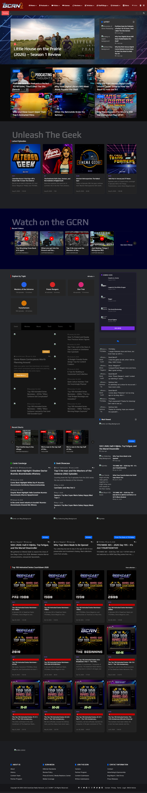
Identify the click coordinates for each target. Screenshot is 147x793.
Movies (27, 326)
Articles (90, 5)
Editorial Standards (49, 769)
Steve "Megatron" (114, 365)
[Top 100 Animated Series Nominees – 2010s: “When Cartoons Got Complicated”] (15, 389)
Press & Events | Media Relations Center (57, 775)
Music (38, 326)
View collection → (131, 567)
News (33, 5)
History (13, 772)
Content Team (15, 775)
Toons (60, 326)
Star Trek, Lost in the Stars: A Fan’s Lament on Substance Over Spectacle (79, 349)
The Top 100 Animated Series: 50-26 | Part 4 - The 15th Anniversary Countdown (57, 719)
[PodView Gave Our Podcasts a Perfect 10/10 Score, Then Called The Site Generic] (107, 29)
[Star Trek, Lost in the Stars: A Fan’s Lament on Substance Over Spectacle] (55, 344)
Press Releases (112, 779)
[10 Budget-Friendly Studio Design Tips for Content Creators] (55, 357)
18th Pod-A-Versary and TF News (119, 178)
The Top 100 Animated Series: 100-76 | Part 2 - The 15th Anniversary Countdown (121, 664)
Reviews (77, 5)
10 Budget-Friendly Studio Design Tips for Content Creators (77, 361)
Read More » (21, 375)
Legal (124, 788)
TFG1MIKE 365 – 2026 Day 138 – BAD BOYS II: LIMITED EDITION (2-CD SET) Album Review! (124, 495)
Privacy (113, 788)
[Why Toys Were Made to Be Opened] (105, 459)
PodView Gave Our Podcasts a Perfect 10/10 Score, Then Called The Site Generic (124, 28)
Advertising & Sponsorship (116, 772)
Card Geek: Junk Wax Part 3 (64, 488)
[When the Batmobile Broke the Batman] (73, 105)
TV (70, 326)
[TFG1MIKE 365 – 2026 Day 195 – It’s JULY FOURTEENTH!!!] (105, 469)
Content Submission (82, 775)
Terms (119, 788)
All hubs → (90, 276)
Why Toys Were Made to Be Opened (71, 545)
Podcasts (43, 5)
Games (67, 5)
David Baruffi (112, 357)
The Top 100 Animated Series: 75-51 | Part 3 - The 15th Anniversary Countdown (25, 719)
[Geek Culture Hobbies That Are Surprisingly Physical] (55, 379)
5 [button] (88, 56)
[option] (52, 39)
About (13, 769)
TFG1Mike (111, 349)
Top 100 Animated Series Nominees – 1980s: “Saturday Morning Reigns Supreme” (79, 408)
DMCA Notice (131, 788)
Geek (16, 326)
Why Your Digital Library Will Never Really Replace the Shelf (124, 39)
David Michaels (20, 356)
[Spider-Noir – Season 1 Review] (52, 39)
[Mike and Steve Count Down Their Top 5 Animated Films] (31, 105)
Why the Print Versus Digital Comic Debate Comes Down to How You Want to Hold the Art (114, 86)
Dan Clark (15, 468)
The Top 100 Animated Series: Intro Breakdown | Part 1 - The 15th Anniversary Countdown (88, 661)
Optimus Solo (112, 382)
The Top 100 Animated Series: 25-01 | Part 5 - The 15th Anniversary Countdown (89, 719)
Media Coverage (48, 779)
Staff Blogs (102, 5)
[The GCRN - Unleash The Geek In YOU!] (12, 5)
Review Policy (48, 772)
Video (55, 5)
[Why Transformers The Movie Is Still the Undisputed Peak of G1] (115, 105)
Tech (49, 326)
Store (127, 5)
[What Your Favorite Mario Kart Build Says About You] (105, 482)
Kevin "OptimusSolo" (62, 468)
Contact (110, 769)
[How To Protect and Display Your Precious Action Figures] (55, 334)
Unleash (115, 5)
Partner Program (16, 779)
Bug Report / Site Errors (115, 775)
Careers (78, 769)
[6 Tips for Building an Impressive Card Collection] (55, 369)
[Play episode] (37, 170)
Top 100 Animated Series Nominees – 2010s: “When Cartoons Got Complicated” (37, 394)
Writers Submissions (82, 779)
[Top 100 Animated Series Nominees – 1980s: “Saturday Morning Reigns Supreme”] (55, 404)
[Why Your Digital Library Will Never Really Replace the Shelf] (107, 39)
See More (118, 328)
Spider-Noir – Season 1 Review (42, 54)
